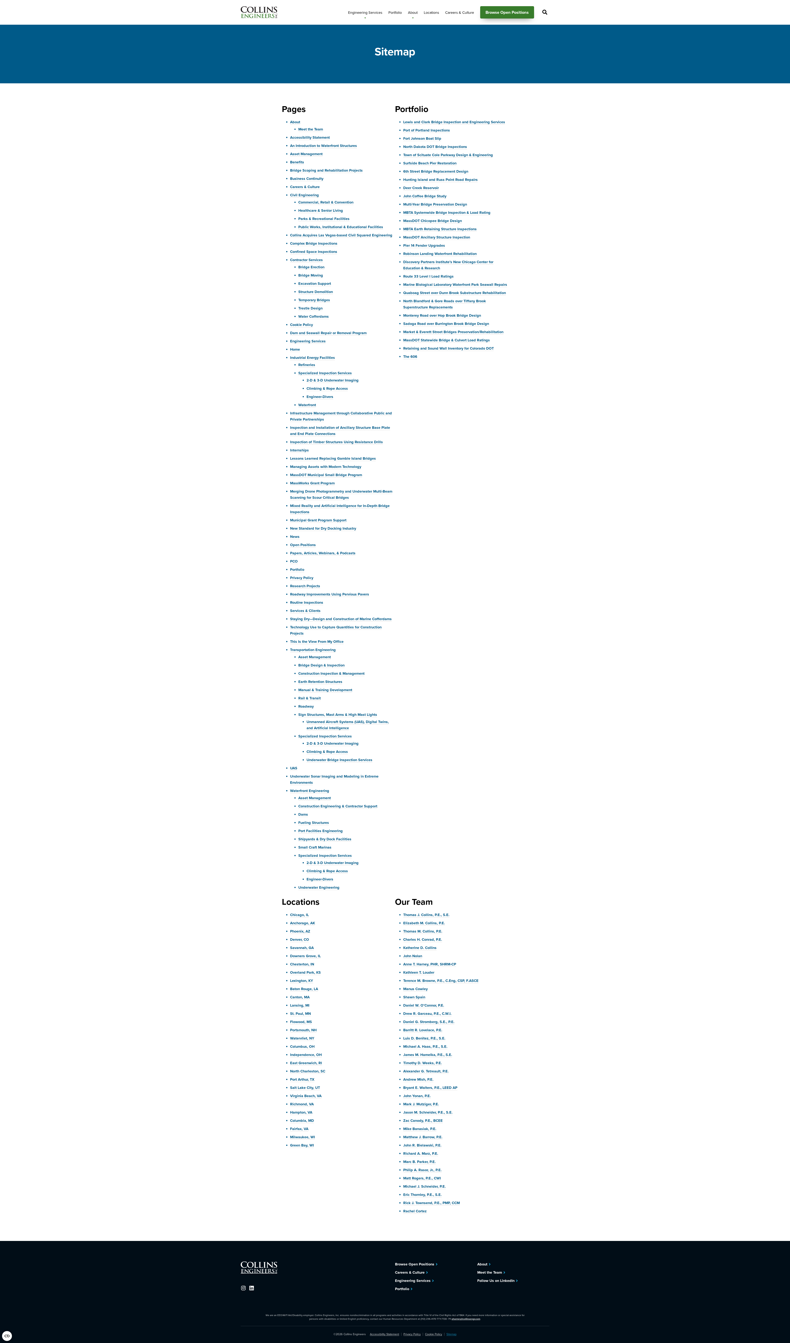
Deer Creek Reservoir (421, 188)
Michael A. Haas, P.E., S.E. (425, 1046)
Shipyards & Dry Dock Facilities (324, 839)
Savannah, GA (302, 947)
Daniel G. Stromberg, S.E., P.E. (428, 1021)
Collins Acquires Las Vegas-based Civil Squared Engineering (341, 235)
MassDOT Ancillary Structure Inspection (436, 237)
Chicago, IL (299, 914)
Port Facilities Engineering (320, 831)
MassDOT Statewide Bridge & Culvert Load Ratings (446, 340)
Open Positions (303, 545)
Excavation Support (314, 283)
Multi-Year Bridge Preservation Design (435, 204)
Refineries (306, 364)
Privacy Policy (301, 577)
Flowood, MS (301, 1021)
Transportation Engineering (313, 649)
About (295, 122)
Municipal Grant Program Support (318, 520)
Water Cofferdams (313, 316)
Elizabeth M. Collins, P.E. (424, 923)
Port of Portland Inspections (426, 130)
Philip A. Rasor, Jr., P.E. (422, 1170)
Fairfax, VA (299, 1128)
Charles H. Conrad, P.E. (422, 939)
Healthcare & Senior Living (320, 210)
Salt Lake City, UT (305, 1087)
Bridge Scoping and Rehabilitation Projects (326, 170)
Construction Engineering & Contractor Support (337, 806)
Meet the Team (310, 129)
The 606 (410, 356)
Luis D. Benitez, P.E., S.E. (424, 1038)
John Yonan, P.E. (417, 1096)
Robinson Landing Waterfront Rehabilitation (440, 253)
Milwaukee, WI (302, 1137)
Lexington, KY (301, 980)
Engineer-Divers (320, 396)
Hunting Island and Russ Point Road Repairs (440, 179)
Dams (303, 814)
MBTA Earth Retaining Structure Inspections (440, 229)
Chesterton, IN (302, 964)
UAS (293, 768)
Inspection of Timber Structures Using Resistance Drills (336, 442)
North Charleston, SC (307, 1071)
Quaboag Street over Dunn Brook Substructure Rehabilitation (454, 292)
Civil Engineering (304, 195)
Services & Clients (305, 610)
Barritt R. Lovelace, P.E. (422, 1030)
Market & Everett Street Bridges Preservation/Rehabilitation (453, 332)
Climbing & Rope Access (327, 388)
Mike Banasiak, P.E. (419, 1128)
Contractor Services (306, 260)
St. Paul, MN (300, 1013)
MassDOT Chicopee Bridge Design (432, 220)
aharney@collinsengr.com (466, 1319)
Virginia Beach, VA (306, 1096)
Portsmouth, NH (303, 1030)
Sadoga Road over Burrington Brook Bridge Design (446, 323)
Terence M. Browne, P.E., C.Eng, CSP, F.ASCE (441, 980)
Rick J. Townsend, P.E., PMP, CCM (431, 1203)
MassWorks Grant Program (312, 483)
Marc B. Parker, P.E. (419, 1161)
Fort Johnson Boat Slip (422, 138)
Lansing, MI (299, 1005)
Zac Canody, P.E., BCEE (423, 1120)
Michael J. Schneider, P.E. (424, 1186)
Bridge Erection (311, 267)
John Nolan (412, 956)
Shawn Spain (414, 997)
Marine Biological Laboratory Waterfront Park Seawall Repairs (455, 284)
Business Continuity (306, 178)
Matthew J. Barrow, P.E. (423, 1137)
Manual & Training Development (325, 690)
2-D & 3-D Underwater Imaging (333, 380)
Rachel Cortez (415, 1211)
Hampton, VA (301, 1112)
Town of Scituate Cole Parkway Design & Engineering (448, 155)
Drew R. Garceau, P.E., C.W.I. (427, 1013)
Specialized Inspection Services (325, 373)
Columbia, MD (302, 1120)
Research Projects (305, 586)
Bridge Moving (310, 275)
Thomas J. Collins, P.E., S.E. (426, 914)
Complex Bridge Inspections (313, 243)
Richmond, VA (302, 1104)
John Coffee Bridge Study (424, 196)
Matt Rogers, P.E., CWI (422, 1178)
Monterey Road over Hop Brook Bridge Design (442, 315)
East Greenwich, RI (306, 1063)
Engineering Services (308, 341)
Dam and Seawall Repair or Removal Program (328, 333)
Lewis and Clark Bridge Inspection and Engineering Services (454, 122)
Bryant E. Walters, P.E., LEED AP (430, 1087)
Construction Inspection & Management (331, 673)
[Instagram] (243, 1288)
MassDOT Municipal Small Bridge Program (326, 475)
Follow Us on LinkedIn (496, 1281)
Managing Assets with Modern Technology (325, 466)
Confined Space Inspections (313, 251)
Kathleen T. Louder (418, 972)
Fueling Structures (313, 822)
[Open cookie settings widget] (7, 1336)
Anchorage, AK (302, 923)
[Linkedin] (251, 1288)
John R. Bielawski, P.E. (422, 1145)
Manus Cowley (415, 989)
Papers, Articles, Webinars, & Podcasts (323, 553)
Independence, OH (306, 1054)
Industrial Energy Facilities (312, 357)
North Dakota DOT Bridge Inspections (435, 146)
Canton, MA (300, 997)
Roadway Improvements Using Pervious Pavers (329, 594)
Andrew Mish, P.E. (418, 1079)
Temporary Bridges (314, 300)
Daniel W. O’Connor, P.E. (423, 1005)
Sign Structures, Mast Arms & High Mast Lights (337, 714)
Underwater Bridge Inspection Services (339, 760)
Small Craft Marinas (314, 847)
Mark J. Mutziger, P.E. (421, 1104)
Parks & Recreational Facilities (324, 218)
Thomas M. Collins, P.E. (422, 931)
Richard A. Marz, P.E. (420, 1153)
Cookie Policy (301, 324)
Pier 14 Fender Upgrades (424, 245)
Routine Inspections (306, 602)
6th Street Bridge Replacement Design (435, 171)
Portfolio (297, 569)
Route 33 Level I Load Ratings (428, 276)
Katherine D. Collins (420, 947)
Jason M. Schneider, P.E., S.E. (428, 1112)
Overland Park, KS (305, 972)
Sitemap (451, 1334)
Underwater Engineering (318, 887)
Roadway (306, 706)
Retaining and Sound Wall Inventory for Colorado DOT (448, 348)
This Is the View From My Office (317, 641)
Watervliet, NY (302, 1038)
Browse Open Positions (414, 1264)
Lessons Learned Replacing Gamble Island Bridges (333, 458)
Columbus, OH (302, 1046)
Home (295, 349)
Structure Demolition (315, 291)
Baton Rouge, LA (304, 989)
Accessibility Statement (310, 137)
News (295, 536)
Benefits (297, 162)
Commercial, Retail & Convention (325, 202)
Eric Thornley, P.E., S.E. (422, 1194)
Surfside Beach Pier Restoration (430, 163)
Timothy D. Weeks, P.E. (422, 1063)
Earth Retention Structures (320, 681)
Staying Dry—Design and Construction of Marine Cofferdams (341, 619)
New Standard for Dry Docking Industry (323, 528)
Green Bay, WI (302, 1145)
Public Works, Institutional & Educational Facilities (340, 227)
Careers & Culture (305, 187)
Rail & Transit (309, 698)
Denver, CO (299, 939)
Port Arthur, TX (302, 1079)
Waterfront (307, 405)
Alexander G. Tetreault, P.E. (426, 1071)
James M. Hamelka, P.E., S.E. (427, 1054)
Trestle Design (310, 308)
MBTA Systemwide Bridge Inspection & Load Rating (446, 212)
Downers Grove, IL (305, 956)
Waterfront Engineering (309, 790)
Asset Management (306, 154)
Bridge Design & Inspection (321, 665)
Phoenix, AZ (300, 931)
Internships (299, 450)
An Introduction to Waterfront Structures (323, 145)
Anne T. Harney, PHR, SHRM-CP (429, 964)
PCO (294, 561)
